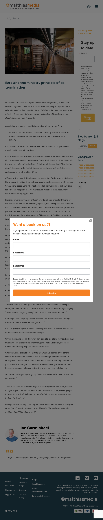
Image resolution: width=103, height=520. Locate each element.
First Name (18, 253)
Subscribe (51, 293)
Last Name (18, 266)
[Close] (90, 220)
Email (16, 239)
